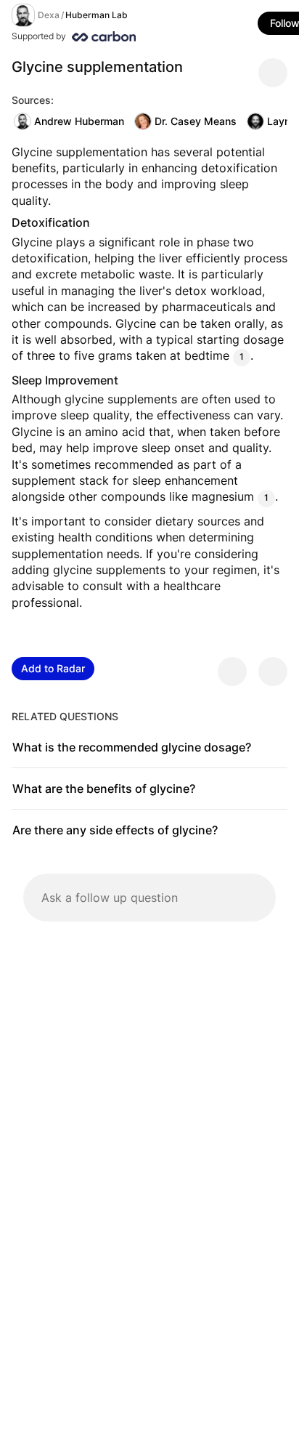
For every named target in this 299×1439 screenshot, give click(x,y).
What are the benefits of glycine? (103, 788)
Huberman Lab (96, 14)
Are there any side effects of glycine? (115, 830)
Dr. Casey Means (196, 121)
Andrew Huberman (79, 121)
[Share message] (272, 72)
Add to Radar (53, 668)
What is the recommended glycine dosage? (131, 747)
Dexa (49, 14)
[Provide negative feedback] (272, 671)
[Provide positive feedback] (232, 671)
